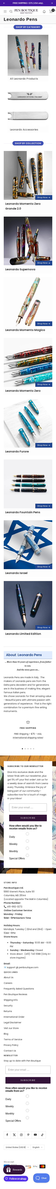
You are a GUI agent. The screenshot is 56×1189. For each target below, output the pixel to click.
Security (8, 1005)
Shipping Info (11, 1000)
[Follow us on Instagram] (21, 1134)
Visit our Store (11, 1028)
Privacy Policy (11, 1045)
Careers (8, 983)
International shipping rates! (28, 737)
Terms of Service (13, 1039)
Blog (6, 1033)
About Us (8, 977)
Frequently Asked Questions (19, 988)
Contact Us (10, 1050)
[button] (44, 11)
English (36, 1147)
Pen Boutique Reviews (15, 994)
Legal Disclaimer (12, 1022)
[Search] (11, 11)
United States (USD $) (16, 1147)
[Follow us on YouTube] (35, 1134)
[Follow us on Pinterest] (28, 1134)
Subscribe (28, 818)
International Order (14, 1016)
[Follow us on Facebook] (7, 1134)
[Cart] (51, 11)
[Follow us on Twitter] (14, 1134)
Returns (8, 1011)
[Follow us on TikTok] (42, 1134)
